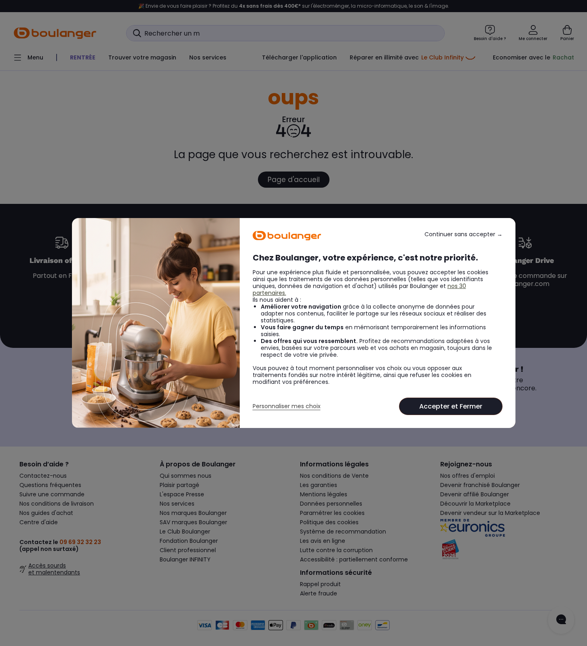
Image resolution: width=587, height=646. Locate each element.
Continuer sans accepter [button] (463, 234)
